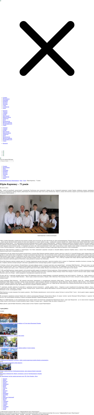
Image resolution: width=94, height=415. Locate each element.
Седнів (4, 407)
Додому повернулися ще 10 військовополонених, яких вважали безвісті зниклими (20, 371)
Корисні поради (7, 117)
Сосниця (5, 404)
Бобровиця (5, 384)
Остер (4, 409)
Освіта (4, 125)
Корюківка (5, 393)
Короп (4, 392)
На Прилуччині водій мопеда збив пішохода (11, 362)
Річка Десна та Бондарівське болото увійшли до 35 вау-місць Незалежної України (20, 323)
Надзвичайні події (7, 123)
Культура (5, 102)
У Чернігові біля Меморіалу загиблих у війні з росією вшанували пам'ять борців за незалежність (24, 360)
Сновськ (5, 402)
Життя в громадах (7, 122)
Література (5, 118)
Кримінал (5, 101)
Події (4, 119)
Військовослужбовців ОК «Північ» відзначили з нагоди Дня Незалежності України (21, 373)
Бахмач (4, 382)
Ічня (4, 389)
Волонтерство (6, 121)
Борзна (4, 385)
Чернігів (5, 378)
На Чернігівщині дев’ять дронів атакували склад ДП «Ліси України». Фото (19, 376)
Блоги (4, 108)
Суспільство (6, 106)
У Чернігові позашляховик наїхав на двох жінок (12, 335)
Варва (4, 386)
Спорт (4, 105)
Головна (5, 97)
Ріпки (4, 400)
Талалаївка (5, 406)
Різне (21, 180)
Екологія (5, 110)
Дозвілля (5, 112)
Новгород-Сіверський (8, 397)
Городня (5, 388)
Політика (5, 104)
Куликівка (5, 394)
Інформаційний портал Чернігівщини (9, 180)
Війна (4, 168)
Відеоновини (6, 98)
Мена (4, 396)
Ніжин (4, 380)
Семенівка (5, 401)
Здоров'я (5, 113)
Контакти (5, 143)
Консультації (6, 116)
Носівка (5, 398)
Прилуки (5, 381)
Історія (4, 114)
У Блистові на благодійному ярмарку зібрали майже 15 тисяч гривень (17, 347)
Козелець (5, 390)
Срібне (4, 405)
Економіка (5, 100)
